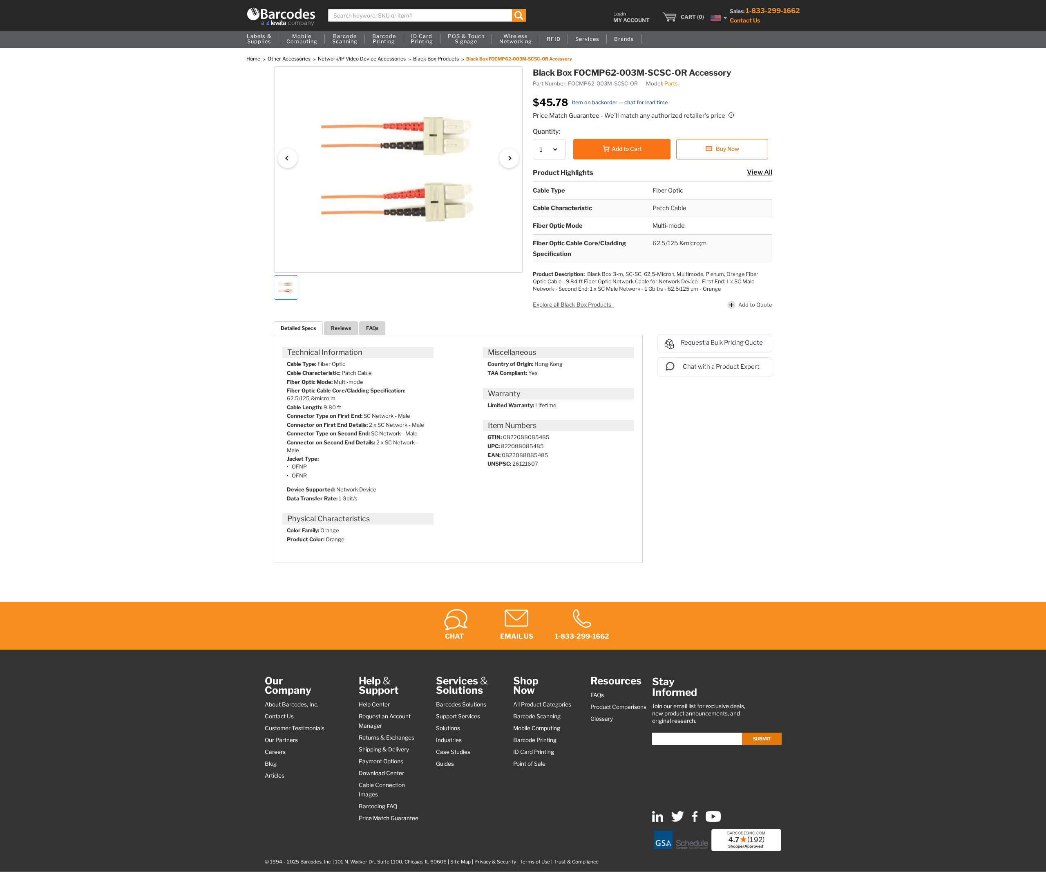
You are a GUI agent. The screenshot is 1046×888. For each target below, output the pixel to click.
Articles (274, 775)
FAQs (372, 328)
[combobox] (427, 15)
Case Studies (453, 752)
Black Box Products (436, 59)
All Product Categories (542, 704)
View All (759, 172)
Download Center (381, 773)
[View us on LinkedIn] (657, 820)
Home (254, 59)
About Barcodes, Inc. (291, 704)
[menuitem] (259, 39)
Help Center (374, 704)
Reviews (341, 328)
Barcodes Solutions (461, 704)
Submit (762, 739)
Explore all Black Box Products (572, 304)
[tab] (298, 328)
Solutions (448, 728)
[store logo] (281, 17)
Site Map (460, 862)
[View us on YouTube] (713, 820)
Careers (275, 752)
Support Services (458, 716)
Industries (449, 740)
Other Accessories (290, 59)
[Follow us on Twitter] (677, 820)
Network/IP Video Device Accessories (362, 59)
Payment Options (381, 761)
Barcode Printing (535, 740)
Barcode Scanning (537, 716)
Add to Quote (755, 304)
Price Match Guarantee (388, 818)
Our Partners (281, 740)
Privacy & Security (495, 862)
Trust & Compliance (576, 862)
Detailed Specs (298, 328)
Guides (445, 763)
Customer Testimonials (294, 728)
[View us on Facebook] (694, 820)
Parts (671, 83)
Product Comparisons (618, 707)
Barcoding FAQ (378, 806)
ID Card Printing (533, 752)
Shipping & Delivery (384, 749)
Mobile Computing (536, 728)
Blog (271, 763)
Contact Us (745, 20)
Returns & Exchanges (386, 737)
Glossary (601, 718)
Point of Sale (529, 763)
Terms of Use (535, 862)
